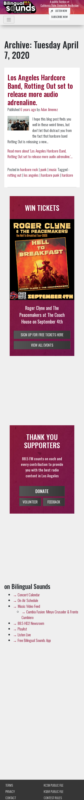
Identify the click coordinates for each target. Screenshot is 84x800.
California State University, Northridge (59, 5)
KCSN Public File (54, 785)
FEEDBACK (53, 502)
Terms (9, 785)
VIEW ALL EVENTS (42, 345)
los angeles (31, 175)
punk (43, 169)
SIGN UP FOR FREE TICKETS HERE (42, 334)
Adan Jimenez (49, 109)
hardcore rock (29, 169)
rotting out (14, 175)
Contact (10, 797)
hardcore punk (50, 175)
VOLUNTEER (30, 502)
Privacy (10, 791)
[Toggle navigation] (8, 20)
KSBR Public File (54, 791)
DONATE (42, 491)
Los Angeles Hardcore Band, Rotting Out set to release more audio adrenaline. (40, 89)
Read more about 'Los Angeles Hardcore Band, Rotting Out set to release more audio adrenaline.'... (40, 153)
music (53, 169)
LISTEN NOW (60, 11)
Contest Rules (53, 797)
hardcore (67, 175)
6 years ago (28, 109)
